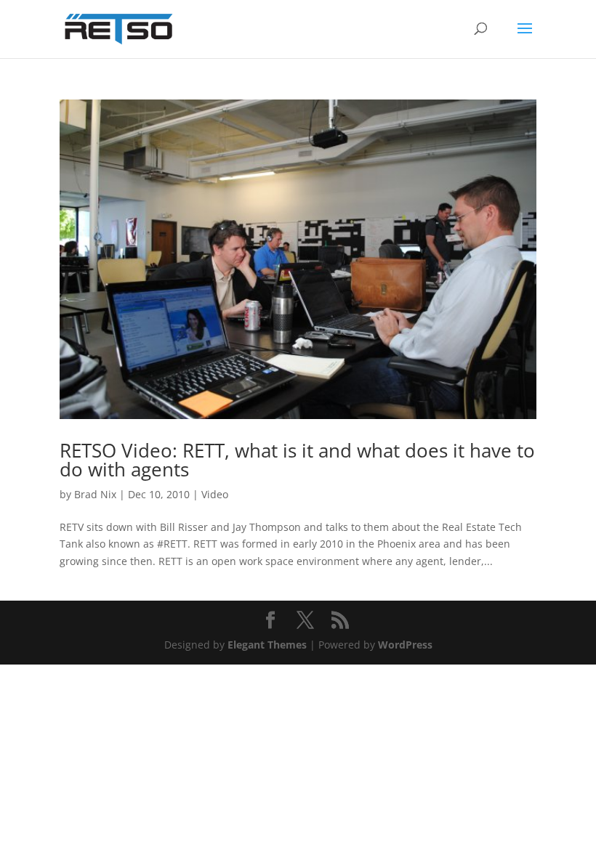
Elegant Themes (267, 644)
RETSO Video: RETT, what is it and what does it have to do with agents (297, 459)
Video (214, 494)
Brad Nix (95, 494)
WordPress (405, 644)
